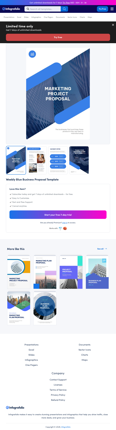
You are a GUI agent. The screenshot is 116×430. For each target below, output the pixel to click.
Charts (82, 17)
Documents (60, 17)
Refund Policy (58, 399)
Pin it (17, 51)
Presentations (9, 17)
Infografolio (65, 426)
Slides (26, 17)
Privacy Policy (58, 394)
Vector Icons (72, 17)
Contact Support (58, 379)
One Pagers (48, 17)
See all (100, 248)
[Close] (113, 25)
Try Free (102, 8)
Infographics (36, 17)
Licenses (58, 384)
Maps (90, 17)
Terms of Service (58, 389)
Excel (19, 17)
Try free (58, 37)
